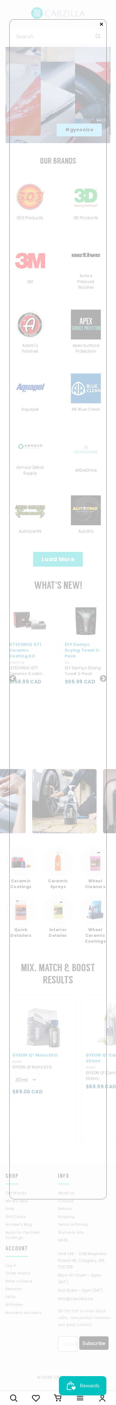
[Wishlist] (36, 1398)
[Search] (14, 1398)
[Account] (102, 1398)
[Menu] (80, 1398)
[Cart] (58, 1398)
